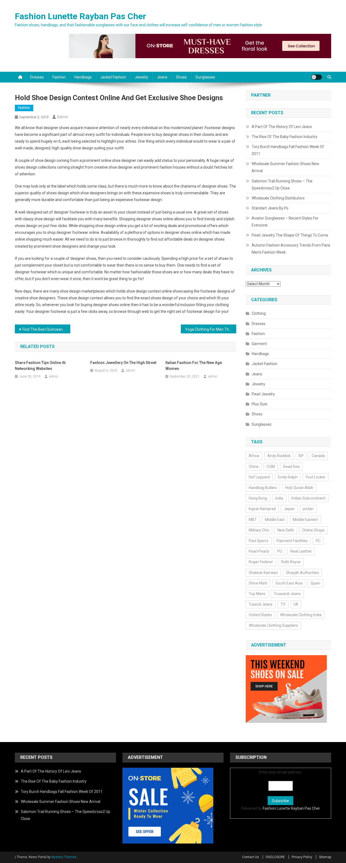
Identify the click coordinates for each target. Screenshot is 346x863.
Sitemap (325, 857)
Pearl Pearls (259, 551)
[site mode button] (316, 77)
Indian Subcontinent (308, 498)
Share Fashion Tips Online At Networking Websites (40, 365)
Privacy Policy (302, 857)
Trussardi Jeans (287, 594)
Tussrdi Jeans (260, 604)
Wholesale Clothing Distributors (278, 198)
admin (62, 117)
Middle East (275, 519)
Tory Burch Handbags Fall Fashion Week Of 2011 (288, 150)
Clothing (259, 313)
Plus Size (259, 404)
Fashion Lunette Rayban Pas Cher (80, 16)
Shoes (181, 77)
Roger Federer (261, 562)
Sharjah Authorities (302, 572)
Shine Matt (258, 583)
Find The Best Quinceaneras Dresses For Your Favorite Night (46, 329)
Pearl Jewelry (263, 394)
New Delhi (285, 530)
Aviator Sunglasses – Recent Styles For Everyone (285, 221)
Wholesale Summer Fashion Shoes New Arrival (285, 167)
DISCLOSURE (275, 857)
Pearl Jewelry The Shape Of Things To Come (290, 235)
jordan (308, 509)
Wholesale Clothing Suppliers (273, 625)
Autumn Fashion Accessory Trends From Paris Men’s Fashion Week (291, 248)
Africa (254, 456)
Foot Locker (315, 477)
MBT (253, 519)
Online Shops (313, 530)
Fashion (59, 77)
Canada (318, 456)
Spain (315, 583)
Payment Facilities (292, 541)
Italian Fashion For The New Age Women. (193, 365)
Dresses (37, 77)
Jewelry (141, 77)
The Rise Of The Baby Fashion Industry (284, 136)
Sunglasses (205, 77)
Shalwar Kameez (263, 572)
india (279, 498)
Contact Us (250, 857)
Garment (259, 344)
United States (260, 615)
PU (279, 551)
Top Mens (257, 594)
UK (296, 604)
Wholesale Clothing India (300, 615)
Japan (289, 509)
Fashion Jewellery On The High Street (123, 362)
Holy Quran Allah (299, 487)
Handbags (83, 77)
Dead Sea (291, 466)
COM (271, 466)
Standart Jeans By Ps (270, 208)
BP (301, 456)
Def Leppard (259, 477)
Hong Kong (258, 498)
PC (318, 541)
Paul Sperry (258, 541)
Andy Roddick (279, 456)
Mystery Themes (63, 857)
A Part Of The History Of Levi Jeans (282, 126)
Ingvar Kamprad (262, 509)
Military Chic (259, 530)
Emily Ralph (288, 477)
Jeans (162, 77)
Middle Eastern (305, 519)
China (253, 466)
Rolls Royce (291, 562)
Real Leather (301, 551)
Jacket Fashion (113, 77)
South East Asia (288, 583)
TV (283, 604)
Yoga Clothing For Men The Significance (210, 329)
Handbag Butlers (263, 487)
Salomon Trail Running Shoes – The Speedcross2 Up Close (282, 184)
